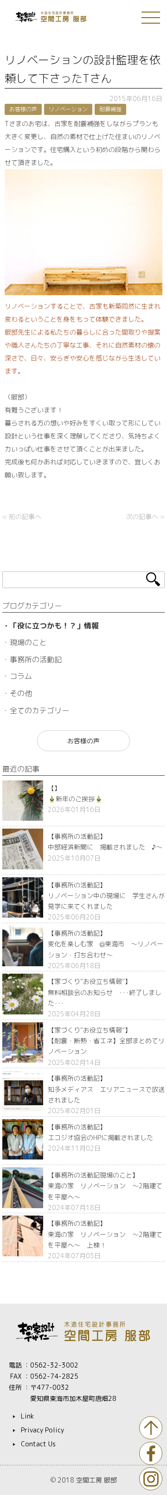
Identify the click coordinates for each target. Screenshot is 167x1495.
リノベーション (68, 109)
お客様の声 (23, 109)
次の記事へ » (145, 516)
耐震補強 (110, 109)
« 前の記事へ (21, 516)
